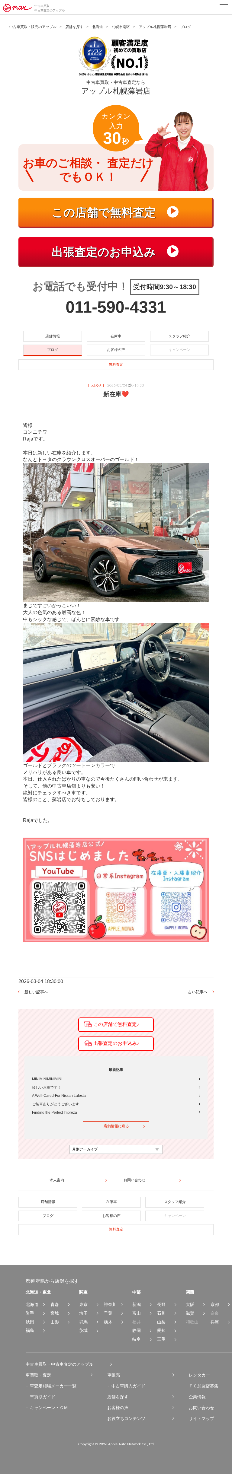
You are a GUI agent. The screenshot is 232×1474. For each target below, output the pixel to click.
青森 (54, 1304)
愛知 (161, 1330)
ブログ (52, 350)
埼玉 (83, 1313)
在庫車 (116, 336)
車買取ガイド (42, 1396)
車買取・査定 (38, 1375)
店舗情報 (52, 336)
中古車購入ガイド (128, 1385)
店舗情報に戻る (116, 1126)
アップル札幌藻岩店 (155, 27)
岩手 (30, 1313)
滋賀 (190, 1313)
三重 (161, 1339)
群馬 (83, 1322)
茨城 (83, 1330)
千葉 (108, 1313)
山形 (54, 1322)
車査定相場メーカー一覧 (53, 1385)
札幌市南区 (121, 27)
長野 (161, 1304)
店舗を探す (74, 27)
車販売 (113, 1375)
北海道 (97, 27)
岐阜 (136, 1339)
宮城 (54, 1313)
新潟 (136, 1304)
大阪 (190, 1304)
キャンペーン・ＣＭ (49, 1407)
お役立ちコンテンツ (126, 1418)
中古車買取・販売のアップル (32, 27)
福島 (30, 1330)
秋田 (30, 1322)
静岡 (136, 1330)
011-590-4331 (116, 307)
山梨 (161, 1322)
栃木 (108, 1322)
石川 (161, 1313)
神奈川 (110, 1304)
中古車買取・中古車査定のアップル (59, 1364)
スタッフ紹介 (179, 336)
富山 (136, 1313)
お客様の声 (116, 350)
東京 (83, 1304)
